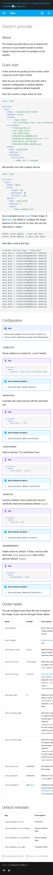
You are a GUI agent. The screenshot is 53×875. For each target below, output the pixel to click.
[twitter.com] (9, 870)
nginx (27, 216)
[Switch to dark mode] (42, 13)
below (32, 785)
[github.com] (4, 870)
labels (10, 219)
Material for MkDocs (19, 865)
